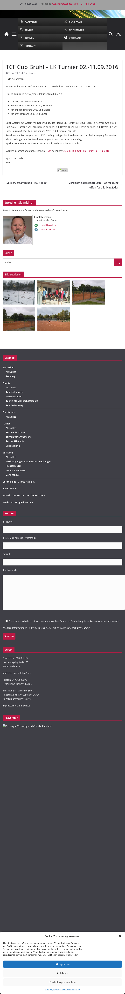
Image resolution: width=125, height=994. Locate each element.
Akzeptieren (62, 964)
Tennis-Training (14, 405)
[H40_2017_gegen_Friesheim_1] (89, 282)
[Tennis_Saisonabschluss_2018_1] (54, 282)
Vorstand (8, 452)
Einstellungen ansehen (62, 982)
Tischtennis (9, 412)
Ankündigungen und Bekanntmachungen (28, 461)
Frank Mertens (30, 73)
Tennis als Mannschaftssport (22, 400)
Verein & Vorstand (16, 470)
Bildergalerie (13, 445)
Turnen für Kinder (16, 432)
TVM (48, 150)
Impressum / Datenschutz (16, 705)
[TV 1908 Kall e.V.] (6, 34)
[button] (120, 936)
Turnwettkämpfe (15, 441)
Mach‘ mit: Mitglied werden (18, 502)
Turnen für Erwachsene (19, 436)
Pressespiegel (13, 465)
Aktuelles (11, 371)
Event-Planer (10, 488)
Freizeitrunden (14, 396)
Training (10, 376)
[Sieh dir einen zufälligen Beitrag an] (118, 34)
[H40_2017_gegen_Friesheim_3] (20, 308)
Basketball (8, 367)
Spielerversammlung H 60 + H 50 (27, 183)
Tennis (6, 383)
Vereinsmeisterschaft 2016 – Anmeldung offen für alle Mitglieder (93, 185)
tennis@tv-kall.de (47, 225)
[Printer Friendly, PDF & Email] (62, 170)
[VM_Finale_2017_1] (54, 308)
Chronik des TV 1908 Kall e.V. (19, 481)
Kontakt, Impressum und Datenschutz (62, 989)
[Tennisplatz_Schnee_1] (20, 282)
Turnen (7, 423)
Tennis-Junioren (14, 392)
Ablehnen (62, 973)
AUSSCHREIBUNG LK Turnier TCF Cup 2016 (86, 150)
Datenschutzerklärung (78, 627)
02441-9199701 (47, 229)
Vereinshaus (13, 474)
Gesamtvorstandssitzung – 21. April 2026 (73, 3)
